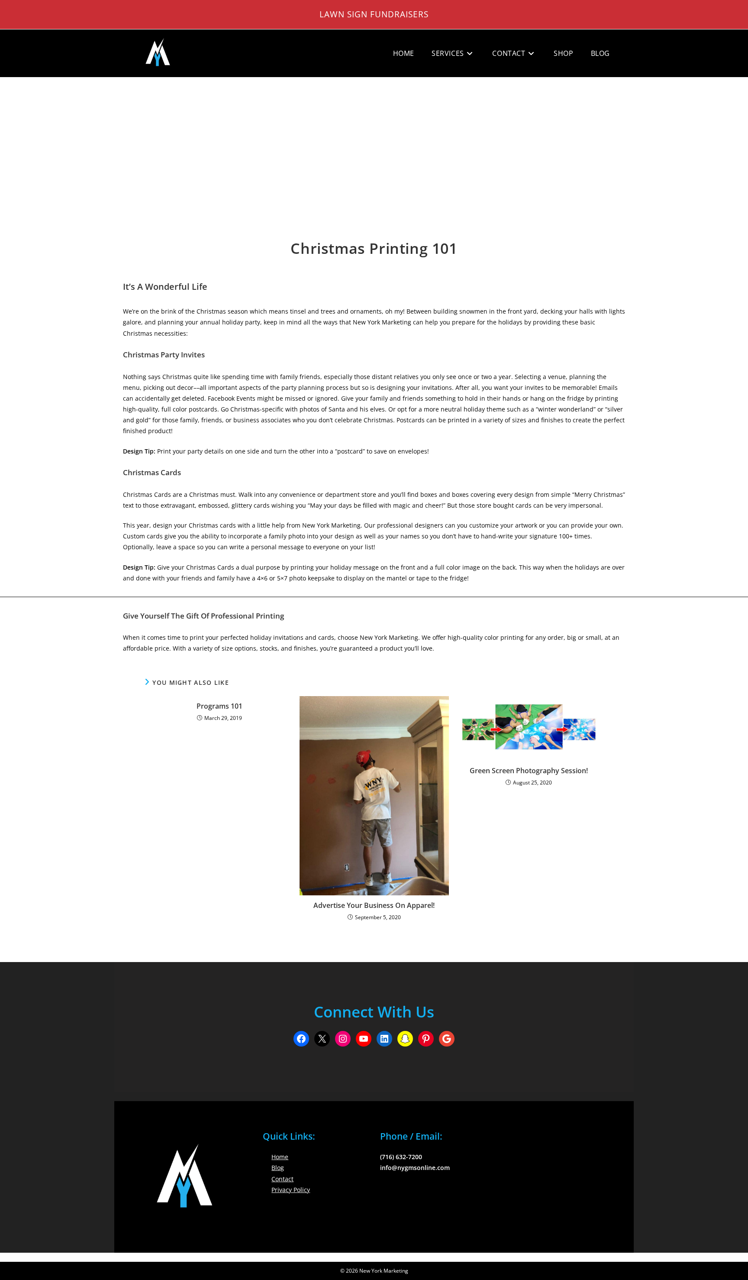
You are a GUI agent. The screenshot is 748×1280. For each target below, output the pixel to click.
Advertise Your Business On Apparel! (374, 905)
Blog (277, 1167)
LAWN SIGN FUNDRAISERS (374, 14)
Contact (282, 1179)
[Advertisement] (374, 142)
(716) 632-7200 (401, 1157)
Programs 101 (219, 706)
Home (279, 1157)
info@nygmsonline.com (415, 1167)
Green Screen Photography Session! (529, 770)
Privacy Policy (290, 1190)
